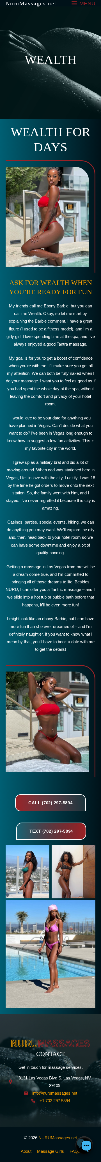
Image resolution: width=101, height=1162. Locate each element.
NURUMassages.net (57, 1137)
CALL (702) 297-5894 (50, 802)
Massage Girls (50, 1151)
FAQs (75, 1151)
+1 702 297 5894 (55, 1100)
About (26, 1151)
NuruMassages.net (31, 3)
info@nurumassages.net (54, 1093)
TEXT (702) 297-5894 (51, 831)
